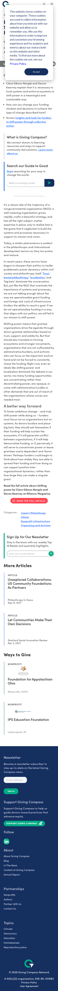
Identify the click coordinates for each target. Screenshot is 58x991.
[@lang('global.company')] (5, 4)
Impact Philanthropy (33, 513)
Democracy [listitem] (10, 933)
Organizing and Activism (36, 525)
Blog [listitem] (6, 860)
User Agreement (29, 986)
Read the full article (31, 500)
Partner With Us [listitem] (12, 904)
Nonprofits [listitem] (9, 894)
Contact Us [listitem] (10, 908)
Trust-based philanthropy (27, 275)
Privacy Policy (29, 982)
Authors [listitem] (8, 899)
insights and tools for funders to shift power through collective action (28, 121)
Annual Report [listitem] (12, 874)
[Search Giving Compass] (44, 4)
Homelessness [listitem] (11, 942)
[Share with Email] (53, 64)
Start (10, 171)
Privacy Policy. (18, 63)
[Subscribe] (51, 553)
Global (25, 517)
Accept (36, 71)
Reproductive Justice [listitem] (15, 947)
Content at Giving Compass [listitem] (19, 869)
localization (37, 277)
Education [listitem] (9, 938)
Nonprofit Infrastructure (35, 521)
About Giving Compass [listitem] (16, 856)
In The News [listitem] (10, 865)
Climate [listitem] (8, 928)
